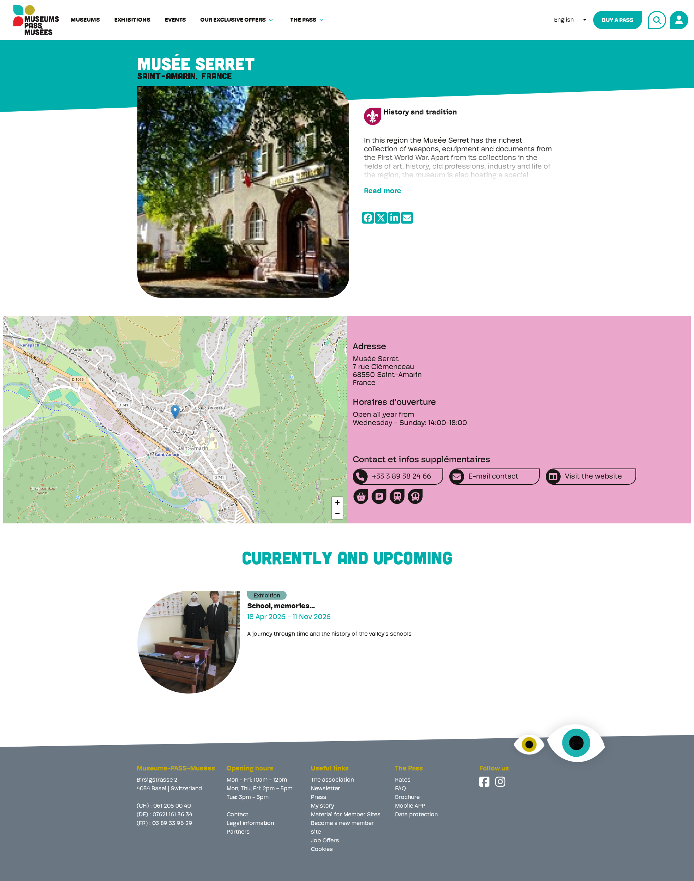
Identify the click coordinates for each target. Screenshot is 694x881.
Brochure (407, 797)
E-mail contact (493, 476)
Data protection (416, 815)
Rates (403, 780)
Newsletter (325, 789)
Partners (238, 832)
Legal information (250, 823)
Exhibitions (132, 20)
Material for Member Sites (346, 815)
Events (175, 20)
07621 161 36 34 (172, 815)
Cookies (322, 849)
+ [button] (337, 502)
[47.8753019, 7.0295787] (175, 412)
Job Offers (325, 841)
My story (322, 806)
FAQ (400, 789)
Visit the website (593, 476)
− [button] (337, 513)
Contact (237, 815)
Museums (85, 20)
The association (332, 780)
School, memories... (281, 606)
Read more (382, 191)
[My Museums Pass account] (678, 19)
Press (318, 797)
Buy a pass (617, 20)
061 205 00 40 (172, 806)
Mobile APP (410, 806)
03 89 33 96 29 (172, 823)
